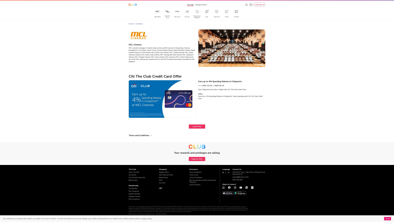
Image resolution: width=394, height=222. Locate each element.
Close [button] (387, 219)
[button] (144, 169)
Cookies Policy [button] (146, 218)
